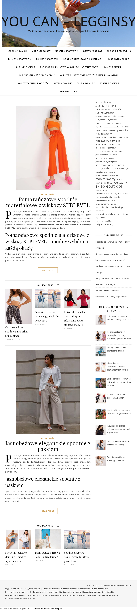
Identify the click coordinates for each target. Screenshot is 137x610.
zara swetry (99, 211)
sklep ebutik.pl (109, 186)
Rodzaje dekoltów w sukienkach (83, 59)
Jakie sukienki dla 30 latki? (106, 154)
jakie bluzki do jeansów (106, 147)
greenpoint (122, 130)
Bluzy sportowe (92, 51)
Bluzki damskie (86, 83)
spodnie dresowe (117, 51)
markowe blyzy (122, 169)
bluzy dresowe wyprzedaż (106, 119)
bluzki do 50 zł (117, 109)
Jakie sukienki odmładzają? (105, 158)
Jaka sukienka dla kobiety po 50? (108, 144)
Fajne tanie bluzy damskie (105, 130)
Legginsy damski (17, 51)
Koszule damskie (109, 83)
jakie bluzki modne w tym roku (109, 151)
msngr (119, 179)
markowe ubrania (105, 172)
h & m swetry (104, 133)
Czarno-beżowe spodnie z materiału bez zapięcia (16, 331)
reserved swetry (117, 182)
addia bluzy (106, 102)
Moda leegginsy (41, 51)
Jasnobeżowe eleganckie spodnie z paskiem (48, 445)
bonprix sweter (105, 123)
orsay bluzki (101, 183)
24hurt (98, 102)
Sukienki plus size (69, 91)
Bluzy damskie (112, 67)
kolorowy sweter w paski (110, 165)
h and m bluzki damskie (106, 137)
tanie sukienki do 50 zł (105, 200)
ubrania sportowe (66, 51)
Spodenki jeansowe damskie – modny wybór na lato (16, 557)
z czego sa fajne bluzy (104, 221)
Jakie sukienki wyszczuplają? (106, 162)
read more (48, 270)
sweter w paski (103, 190)
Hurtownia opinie (118, 59)
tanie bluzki (123, 193)
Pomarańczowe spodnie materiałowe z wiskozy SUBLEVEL (48, 202)
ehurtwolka (125, 127)
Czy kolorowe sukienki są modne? (108, 127)
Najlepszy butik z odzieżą (33, 83)
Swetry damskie (63, 83)
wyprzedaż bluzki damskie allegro (110, 207)
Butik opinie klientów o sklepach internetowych (70, 67)
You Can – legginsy (68, 21)
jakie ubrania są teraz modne (37, 75)
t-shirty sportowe (47, 59)
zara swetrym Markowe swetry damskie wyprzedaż (113, 216)
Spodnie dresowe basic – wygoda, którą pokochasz (47, 316)
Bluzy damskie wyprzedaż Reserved (110, 116)
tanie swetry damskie (106, 203)
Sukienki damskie (25, 67)
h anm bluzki (122, 137)
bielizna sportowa (19, 59)
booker (119, 123)
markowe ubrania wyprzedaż (108, 175)
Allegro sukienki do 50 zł (106, 106)
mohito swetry (105, 179)
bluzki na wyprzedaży (105, 112)
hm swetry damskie (108, 140)
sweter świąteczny (106, 193)
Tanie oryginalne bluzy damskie (108, 197)
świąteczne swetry (105, 224)
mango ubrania (106, 168)
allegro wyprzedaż (103, 109)
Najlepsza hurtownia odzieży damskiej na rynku (89, 75)
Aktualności (48, 194)
